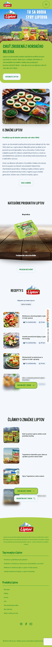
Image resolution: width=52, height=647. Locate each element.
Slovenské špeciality (11, 605)
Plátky (6, 593)
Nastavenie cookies (42, 641)
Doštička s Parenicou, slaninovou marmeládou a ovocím (23, 563)
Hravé (6, 597)
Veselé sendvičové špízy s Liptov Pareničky (19, 571)
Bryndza (7, 589)
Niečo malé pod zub (11, 613)
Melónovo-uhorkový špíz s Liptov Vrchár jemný (20, 567)
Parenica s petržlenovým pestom (15, 559)
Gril (5, 601)
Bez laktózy (8, 609)
